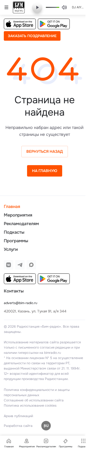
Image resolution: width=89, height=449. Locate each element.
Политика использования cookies (30, 405)
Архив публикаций (18, 416)
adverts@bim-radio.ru (20, 303)
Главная (12, 206)
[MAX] (31, 265)
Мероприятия (18, 215)
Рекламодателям (21, 223)
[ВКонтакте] (8, 265)
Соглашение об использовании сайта (34, 400)
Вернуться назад (44, 151)
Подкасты (14, 232)
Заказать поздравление (32, 36)
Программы (16, 240)
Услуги (11, 249)
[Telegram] (20, 265)
